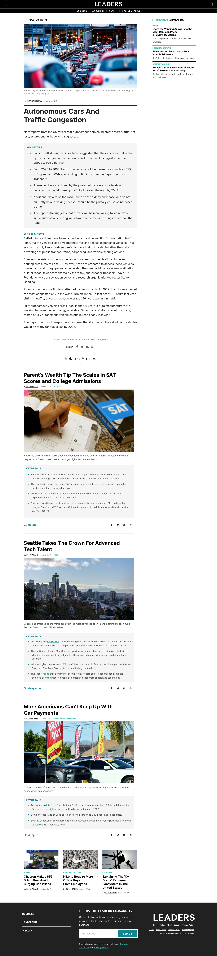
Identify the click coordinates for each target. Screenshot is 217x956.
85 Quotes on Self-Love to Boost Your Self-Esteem (171, 53)
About (169, 925)
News (63, 339)
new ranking (53, 641)
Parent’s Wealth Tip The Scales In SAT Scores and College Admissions (70, 378)
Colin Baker (32, 718)
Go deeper (31, 524)
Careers (177, 925)
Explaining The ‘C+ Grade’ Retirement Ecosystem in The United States (115, 882)
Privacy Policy (101, 947)
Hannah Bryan (35, 101)
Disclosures (161, 930)
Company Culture (72, 872)
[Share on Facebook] (77, 347)
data (47, 805)
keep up (39, 824)
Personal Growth (161, 48)
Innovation (37, 20)
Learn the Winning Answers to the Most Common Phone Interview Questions (172, 31)
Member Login (188, 930)
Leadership (98, 11)
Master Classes (131, 11)
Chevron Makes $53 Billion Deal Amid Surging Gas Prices (38, 880)
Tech (56, 555)
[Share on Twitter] (82, 347)
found (46, 673)
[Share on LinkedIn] (92, 347)
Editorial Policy (174, 930)
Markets (28, 872)
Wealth (113, 11)
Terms (151, 930)
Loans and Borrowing (64, 718)
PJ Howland (32, 387)
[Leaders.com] (108, 4)
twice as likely (81, 503)
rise (74, 814)
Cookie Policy (188, 925)
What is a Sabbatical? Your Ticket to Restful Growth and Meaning (173, 69)
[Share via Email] (87, 347)
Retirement (108, 872)
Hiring (155, 26)
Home (56, 339)
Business (82, 11)
